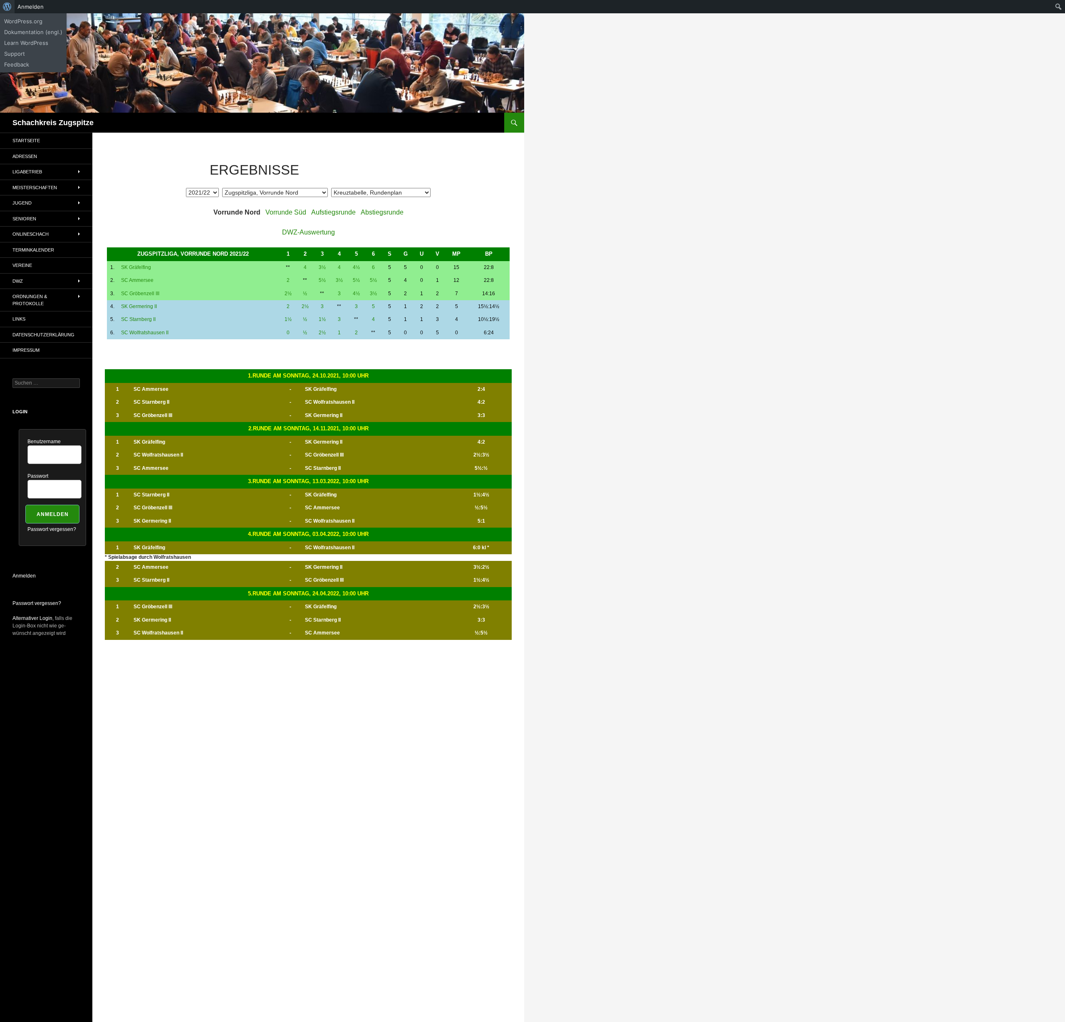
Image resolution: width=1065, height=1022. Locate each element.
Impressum (26, 350)
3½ (322, 267)
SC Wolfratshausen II (144, 333)
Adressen (24, 156)
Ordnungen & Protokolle (29, 300)
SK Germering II (139, 306)
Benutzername (44, 441)
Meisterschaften (34, 187)
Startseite (26, 140)
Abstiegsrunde (382, 212)
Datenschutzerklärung (43, 334)
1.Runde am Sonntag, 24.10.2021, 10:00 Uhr (308, 376)
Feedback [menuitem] (16, 64)
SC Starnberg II (138, 319)
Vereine (22, 265)
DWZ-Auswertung (308, 232)
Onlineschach (30, 234)
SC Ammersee (137, 280)
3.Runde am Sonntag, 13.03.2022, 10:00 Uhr (308, 481)
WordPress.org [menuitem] (23, 21)
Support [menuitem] (14, 53)
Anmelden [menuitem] (30, 6)
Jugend (22, 202)
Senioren (24, 218)
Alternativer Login (32, 618)
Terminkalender (33, 249)
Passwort (37, 476)
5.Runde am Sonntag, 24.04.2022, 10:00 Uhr (308, 593)
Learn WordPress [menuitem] (26, 42)
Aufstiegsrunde (333, 212)
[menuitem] (7, 6)
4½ (356, 267)
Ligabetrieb (27, 171)
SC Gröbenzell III (140, 293)
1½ (288, 319)
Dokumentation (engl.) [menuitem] (33, 32)
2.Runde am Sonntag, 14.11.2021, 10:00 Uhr (308, 428)
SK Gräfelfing (136, 267)
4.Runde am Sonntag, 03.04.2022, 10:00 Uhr (308, 534)
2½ (288, 293)
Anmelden (24, 576)
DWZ (17, 281)
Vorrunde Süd (285, 212)
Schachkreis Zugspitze (53, 122)
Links (18, 318)
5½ (322, 280)
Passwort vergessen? (51, 529)
